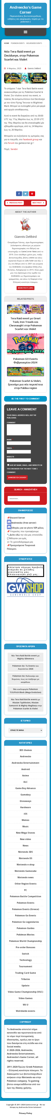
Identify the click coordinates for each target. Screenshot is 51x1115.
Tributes (25, 979)
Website (10, 457)
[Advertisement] (25, 171)
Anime (25, 775)
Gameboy (26, 794)
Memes (25, 820)
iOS (25, 814)
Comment (11, 423)
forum (11, 143)
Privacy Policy (25, 1113)
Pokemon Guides (25, 928)
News (25, 845)
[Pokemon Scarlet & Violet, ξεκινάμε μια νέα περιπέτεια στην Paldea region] (25, 374)
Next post (37, 203)
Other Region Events (25, 883)
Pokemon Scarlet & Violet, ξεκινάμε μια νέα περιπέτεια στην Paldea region (25, 384)
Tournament (25, 966)
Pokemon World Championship (25, 941)
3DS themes (25, 750)
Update (25, 985)
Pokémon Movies (25, 934)
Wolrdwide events (25, 1011)
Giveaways (25, 801)
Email (10, 448)
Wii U (25, 1004)
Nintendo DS (25, 858)
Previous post (15, 203)
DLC (26, 782)
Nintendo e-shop (25, 864)
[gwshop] (25, 595)
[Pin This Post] (32, 193)
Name (9, 440)
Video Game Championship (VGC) (25, 992)
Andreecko (25, 756)
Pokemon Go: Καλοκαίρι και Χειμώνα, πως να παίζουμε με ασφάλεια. (25, 679)
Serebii (14, 149)
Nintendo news (26, 877)
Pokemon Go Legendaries (25, 922)
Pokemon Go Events (25, 915)
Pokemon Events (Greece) (25, 909)
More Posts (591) (25, 288)
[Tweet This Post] (26, 193)
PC (25, 890)
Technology (25, 960)
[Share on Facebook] (19, 193)
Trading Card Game (25, 973)
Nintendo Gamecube (25, 871)
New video (25, 839)
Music (25, 826)
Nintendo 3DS (25, 852)
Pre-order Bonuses (25, 947)
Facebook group (31, 139)
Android (25, 769)
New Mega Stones (25, 833)
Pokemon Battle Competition (25, 896)
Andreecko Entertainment (25, 763)
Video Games (26, 998)
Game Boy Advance (25, 788)
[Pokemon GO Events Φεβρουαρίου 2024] (25, 352)
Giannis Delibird (34, 68)
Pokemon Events (18, 43)
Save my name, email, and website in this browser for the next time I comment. (24, 468)
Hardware (25, 807)
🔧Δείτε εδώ (13, 535)
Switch (25, 953)
